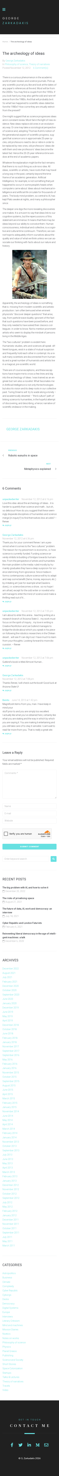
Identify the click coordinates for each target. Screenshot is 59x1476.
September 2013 (10, 1150)
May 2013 (7, 1163)
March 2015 (8, 1098)
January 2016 (9, 1068)
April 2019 (7, 1020)
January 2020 (9, 1003)
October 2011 (9, 1228)
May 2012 (7, 1206)
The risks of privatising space (18, 898)
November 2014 (10, 1111)
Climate (6, 1282)
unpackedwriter (10, 499)
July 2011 (7, 1237)
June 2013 (7, 1159)
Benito (5, 700)
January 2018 (9, 1042)
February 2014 (9, 1133)
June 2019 (7, 1012)
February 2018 (9, 1038)
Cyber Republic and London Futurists (22, 923)
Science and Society (12, 1360)
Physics (6, 1346)
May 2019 (7, 1016)
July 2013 (7, 1154)
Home (5, 42)
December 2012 (10, 1185)
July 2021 (7, 977)
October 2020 (9, 990)
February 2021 (9, 981)
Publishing (7, 1355)
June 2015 (7, 1089)
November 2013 (10, 1141)
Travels (6, 1385)
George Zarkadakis (15, 60)
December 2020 (10, 986)
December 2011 (10, 1219)
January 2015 (9, 1107)
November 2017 (10, 1046)
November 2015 (10, 1072)
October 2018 (9, 1029)
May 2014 (7, 1120)
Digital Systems (10, 1308)
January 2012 (9, 1215)
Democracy (8, 1303)
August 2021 (9, 973)
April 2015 (7, 1094)
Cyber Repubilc (10, 1290)
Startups (6, 1373)
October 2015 (9, 1077)
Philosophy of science (16, 64)
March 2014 (8, 1129)
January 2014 (9, 1137)
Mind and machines (12, 1325)
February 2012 (9, 1211)
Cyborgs (6, 1295)
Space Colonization (12, 1368)
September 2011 (10, 1232)
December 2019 (10, 1007)
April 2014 (7, 1124)
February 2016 (9, 1064)
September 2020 (10, 994)
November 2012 (10, 1189)
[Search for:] (25, 859)
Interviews (7, 1316)
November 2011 (10, 1224)
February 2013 (9, 1176)
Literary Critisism (11, 1321)
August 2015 (9, 1085)
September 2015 (10, 1081)
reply (8, 525)
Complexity (8, 1286)
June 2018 (7, 1033)
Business (7, 1277)
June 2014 (7, 1116)
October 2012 (9, 1193)
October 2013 (9, 1146)
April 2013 (7, 1167)
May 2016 (7, 1059)
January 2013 (9, 1180)
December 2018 (10, 1025)
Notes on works (10, 1338)
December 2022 (10, 968)
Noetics (6, 1333)
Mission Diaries (10, 1329)
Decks (5, 1299)
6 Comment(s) (40, 68)
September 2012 (10, 1198)
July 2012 (7, 1202)
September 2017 (10, 1051)
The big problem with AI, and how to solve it (25, 887)
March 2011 (8, 1245)
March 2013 (8, 1172)
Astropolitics (9, 1273)
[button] (3, 9)
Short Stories (9, 1364)
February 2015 (9, 1103)
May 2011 (7, 1241)
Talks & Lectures (10, 1377)
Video (5, 1390)
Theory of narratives (39, 64)
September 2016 (10, 1055)
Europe (6, 1312)
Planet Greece (9, 1351)
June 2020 (7, 999)
